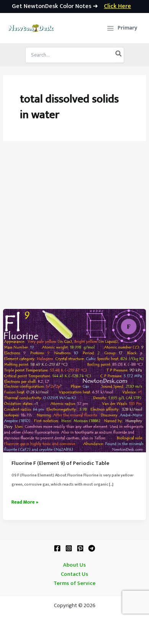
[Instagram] (68, 548)
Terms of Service (74, 583)
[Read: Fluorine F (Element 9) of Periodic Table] (74, 380)
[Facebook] (57, 548)
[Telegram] (91, 548)
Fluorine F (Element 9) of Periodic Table (60, 463)
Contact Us (74, 574)
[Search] (119, 55)
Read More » (24, 502)
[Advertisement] (74, 230)
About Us (74, 565)
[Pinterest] (80, 548)
